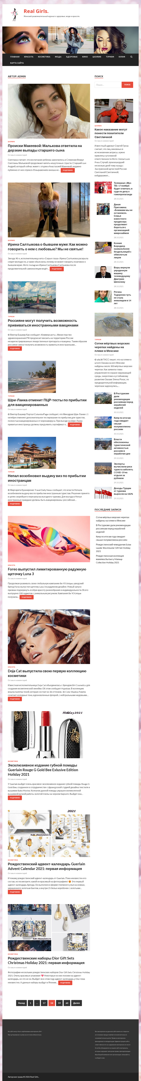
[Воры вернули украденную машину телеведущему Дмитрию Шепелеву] (103, 277)
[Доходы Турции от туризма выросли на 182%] (103, 497)
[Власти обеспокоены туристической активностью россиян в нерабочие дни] (103, 449)
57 (44, 1003)
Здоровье (72, 57)
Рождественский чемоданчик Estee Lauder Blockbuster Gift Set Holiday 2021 (113, 547)
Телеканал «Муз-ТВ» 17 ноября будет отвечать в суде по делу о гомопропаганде (123, 189)
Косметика (44, 57)
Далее (76, 1003)
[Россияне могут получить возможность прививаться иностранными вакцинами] (49, 298)
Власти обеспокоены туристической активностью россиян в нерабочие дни (122, 446)
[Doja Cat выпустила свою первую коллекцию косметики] (49, 637)
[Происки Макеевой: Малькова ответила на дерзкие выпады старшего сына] (49, 112)
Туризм (110, 57)
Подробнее (68, 170)
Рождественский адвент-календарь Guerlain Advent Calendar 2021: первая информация (46, 866)
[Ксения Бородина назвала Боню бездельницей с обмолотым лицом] (103, 252)
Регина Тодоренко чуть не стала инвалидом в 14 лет (122, 298)
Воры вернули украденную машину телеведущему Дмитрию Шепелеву (122, 274)
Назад (21, 1003)
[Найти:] (114, 85)
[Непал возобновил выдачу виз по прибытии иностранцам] (49, 454)
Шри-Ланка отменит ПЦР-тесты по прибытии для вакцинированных (47, 402)
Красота (28, 57)
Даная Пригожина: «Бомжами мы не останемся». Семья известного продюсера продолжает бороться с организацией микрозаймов (123, 218)
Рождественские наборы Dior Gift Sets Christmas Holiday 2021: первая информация (46, 960)
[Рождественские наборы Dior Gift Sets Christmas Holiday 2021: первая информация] (49, 928)
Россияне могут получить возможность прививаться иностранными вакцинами (43, 322)
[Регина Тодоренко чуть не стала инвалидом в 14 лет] (103, 301)
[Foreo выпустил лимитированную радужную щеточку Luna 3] (49, 540)
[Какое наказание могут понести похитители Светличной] (114, 123)
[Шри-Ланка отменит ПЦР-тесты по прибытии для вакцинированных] (49, 378)
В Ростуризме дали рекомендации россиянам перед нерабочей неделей (123, 400)
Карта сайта (17, 63)
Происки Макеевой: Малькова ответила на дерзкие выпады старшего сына (45, 147)
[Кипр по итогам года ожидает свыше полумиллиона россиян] (103, 427)
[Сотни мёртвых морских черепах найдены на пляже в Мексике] (114, 337)
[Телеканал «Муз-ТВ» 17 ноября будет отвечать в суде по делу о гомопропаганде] (103, 192)
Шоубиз (97, 57)
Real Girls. (36, 11)
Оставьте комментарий (17, 155)
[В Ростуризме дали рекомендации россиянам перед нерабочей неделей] (103, 403)
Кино (85, 57)
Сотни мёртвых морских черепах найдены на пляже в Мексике (112, 347)
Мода (58, 57)
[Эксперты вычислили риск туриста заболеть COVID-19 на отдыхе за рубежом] (103, 473)
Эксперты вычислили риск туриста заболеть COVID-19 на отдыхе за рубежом (123, 470)
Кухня (122, 57)
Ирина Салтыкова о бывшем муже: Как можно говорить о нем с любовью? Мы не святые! (48, 246)
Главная (14, 57)
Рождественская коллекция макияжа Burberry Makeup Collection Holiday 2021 (110, 559)
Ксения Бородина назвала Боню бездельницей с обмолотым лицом (122, 250)
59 (59, 1003)
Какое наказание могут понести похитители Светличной (111, 133)
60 (67, 1003)
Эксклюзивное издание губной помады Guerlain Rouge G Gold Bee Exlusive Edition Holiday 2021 (43, 770)
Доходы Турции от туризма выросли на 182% (123, 491)
